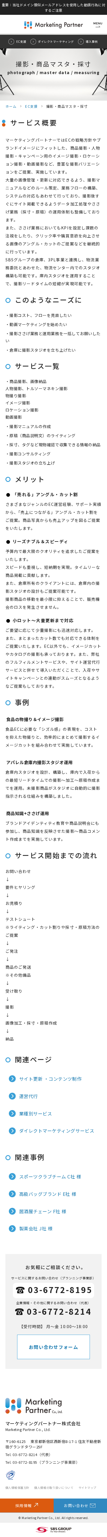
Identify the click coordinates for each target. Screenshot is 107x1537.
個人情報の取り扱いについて (53, 1487)
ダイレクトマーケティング (56, 41)
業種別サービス (35, 1113)
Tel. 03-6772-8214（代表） (29, 1454)
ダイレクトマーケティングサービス (56, 1130)
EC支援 (21, 41)
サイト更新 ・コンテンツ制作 (50, 1078)
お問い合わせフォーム (53, 1346)
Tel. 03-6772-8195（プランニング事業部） (42, 1462)
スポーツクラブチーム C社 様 (50, 1176)
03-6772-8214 (59, 1311)
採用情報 (23, 1505)
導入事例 (92, 41)
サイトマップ (87, 1487)
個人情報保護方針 (17, 1487)
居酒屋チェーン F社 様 (42, 1211)
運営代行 (28, 1096)
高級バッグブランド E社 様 (47, 1193)
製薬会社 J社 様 (36, 1228)
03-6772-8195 (60, 1289)
